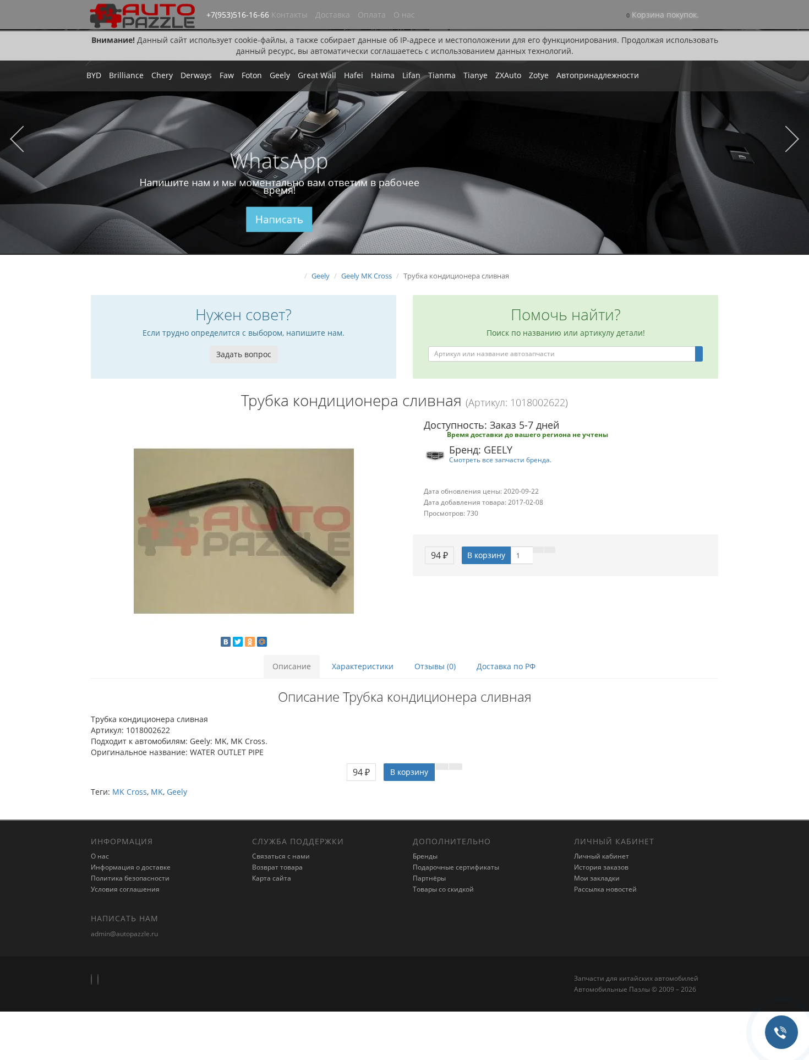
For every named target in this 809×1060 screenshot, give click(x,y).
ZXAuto (508, 75)
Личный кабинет (601, 856)
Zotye (539, 75)
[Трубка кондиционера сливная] (243, 531)
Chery (162, 75)
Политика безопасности (130, 878)
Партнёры (429, 878)
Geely (280, 75)
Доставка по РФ (506, 666)
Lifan (411, 75)
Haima (383, 75)
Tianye (475, 75)
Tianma (442, 75)
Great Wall (317, 75)
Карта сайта (271, 878)
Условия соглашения (125, 889)
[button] (662, 15)
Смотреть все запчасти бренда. (500, 459)
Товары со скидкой (443, 889)
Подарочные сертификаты (456, 867)
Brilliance (126, 75)
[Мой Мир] (262, 642)
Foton (252, 75)
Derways (196, 75)
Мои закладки (597, 878)
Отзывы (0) (435, 666)
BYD (93, 75)
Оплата (372, 14)
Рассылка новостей (605, 889)
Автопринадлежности (597, 75)
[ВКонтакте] (226, 642)
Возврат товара (277, 867)
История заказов (601, 867)
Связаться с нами (281, 856)
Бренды (425, 856)
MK (157, 791)
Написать (279, 219)
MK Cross (129, 791)
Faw (227, 75)
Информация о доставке (131, 867)
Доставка (332, 14)
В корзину (486, 555)
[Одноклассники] (250, 642)
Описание (291, 666)
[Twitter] (238, 642)
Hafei (353, 75)
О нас (404, 14)
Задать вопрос (243, 354)
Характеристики (362, 666)
